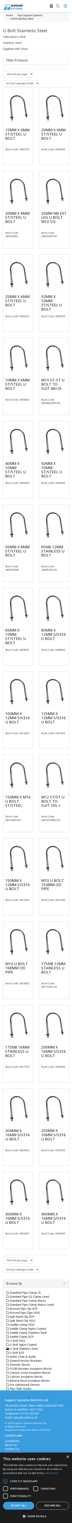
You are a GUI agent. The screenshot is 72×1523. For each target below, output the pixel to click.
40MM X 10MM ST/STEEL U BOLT (15, 470)
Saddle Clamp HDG (21, 1324)
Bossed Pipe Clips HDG (24, 1312)
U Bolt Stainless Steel (21, 18)
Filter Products (17, 60)
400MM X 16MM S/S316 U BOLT (53, 1218)
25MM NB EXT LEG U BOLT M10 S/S (54, 217)
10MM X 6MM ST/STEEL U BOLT (17, 384)
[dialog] (36, 1488)
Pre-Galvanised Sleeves (24, 1385)
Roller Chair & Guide (22, 1357)
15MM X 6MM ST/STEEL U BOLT (17, 134)
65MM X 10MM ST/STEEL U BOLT (15, 636)
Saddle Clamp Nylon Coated (27, 1328)
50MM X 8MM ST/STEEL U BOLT (17, 551)
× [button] (67, 1456)
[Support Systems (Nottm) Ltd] (13, 7)
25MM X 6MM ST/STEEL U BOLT (17, 301)
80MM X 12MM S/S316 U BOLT (53, 634)
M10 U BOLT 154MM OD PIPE (52, 884)
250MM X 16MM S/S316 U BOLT (53, 1135)
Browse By (14, 1283)
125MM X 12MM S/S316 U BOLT (53, 718)
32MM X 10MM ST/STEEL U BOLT (51, 303)
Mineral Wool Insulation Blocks (29, 1381)
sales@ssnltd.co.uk (25, 1417)
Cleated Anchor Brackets (25, 1361)
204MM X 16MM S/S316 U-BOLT (17, 1135)
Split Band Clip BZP (22, 1316)
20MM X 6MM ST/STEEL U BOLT (53, 134)
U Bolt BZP (16, 1353)
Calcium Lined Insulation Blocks (30, 1373)
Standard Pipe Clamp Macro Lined (31, 1304)
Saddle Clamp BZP (21, 1337)
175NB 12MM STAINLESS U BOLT (53, 968)
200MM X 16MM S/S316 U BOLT (53, 1051)
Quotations (12, 1441)
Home (9, 15)
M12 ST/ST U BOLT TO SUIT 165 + (52, 801)
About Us (11, 1445)
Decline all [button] (52, 1505)
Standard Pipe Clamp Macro (27, 1300)
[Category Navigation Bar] (65, 6)
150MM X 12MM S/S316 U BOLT (17, 884)
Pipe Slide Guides (20, 1389)
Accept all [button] (18, 1505)
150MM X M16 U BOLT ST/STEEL (18, 801)
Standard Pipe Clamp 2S (25, 1292)
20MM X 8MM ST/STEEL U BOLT (17, 217)
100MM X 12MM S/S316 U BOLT (17, 718)
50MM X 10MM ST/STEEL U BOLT (51, 470)
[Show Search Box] (58, 6)
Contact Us (12, 1449)
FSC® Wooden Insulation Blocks (30, 1369)
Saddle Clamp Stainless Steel (28, 1333)
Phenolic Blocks (19, 1365)
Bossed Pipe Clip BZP (23, 1308)
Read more (52, 1473)
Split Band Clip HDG (22, 1320)
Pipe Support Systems (30, 15)
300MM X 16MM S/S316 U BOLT (17, 1218)
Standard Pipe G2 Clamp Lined (29, 1296)
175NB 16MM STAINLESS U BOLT (17, 1051)
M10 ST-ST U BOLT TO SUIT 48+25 (52, 384)
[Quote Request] (51, 6)
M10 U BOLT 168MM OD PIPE (16, 968)
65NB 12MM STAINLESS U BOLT (52, 551)
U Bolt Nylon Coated (23, 1345)
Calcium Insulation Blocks (26, 1377)
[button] (36, 1516)
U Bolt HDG (17, 1341)
